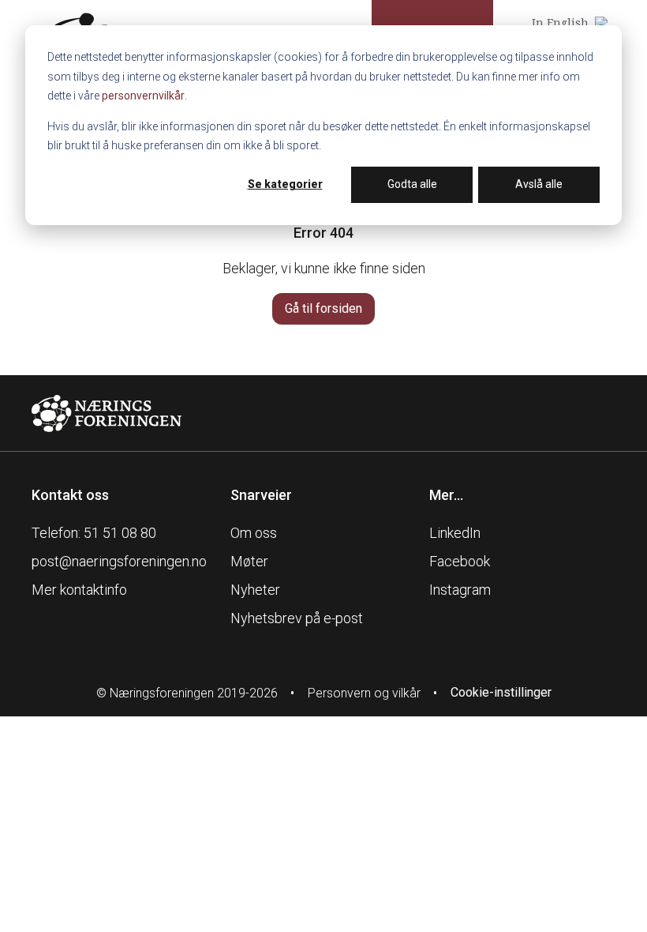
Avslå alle (539, 184)
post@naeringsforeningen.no (119, 561)
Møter (249, 561)
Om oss (253, 532)
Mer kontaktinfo (79, 589)
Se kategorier (285, 184)
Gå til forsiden (323, 308)
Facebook (459, 561)
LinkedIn (455, 532)
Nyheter (255, 589)
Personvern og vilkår (364, 693)
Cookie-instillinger (501, 692)
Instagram (460, 589)
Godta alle (412, 184)
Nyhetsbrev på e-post (296, 618)
